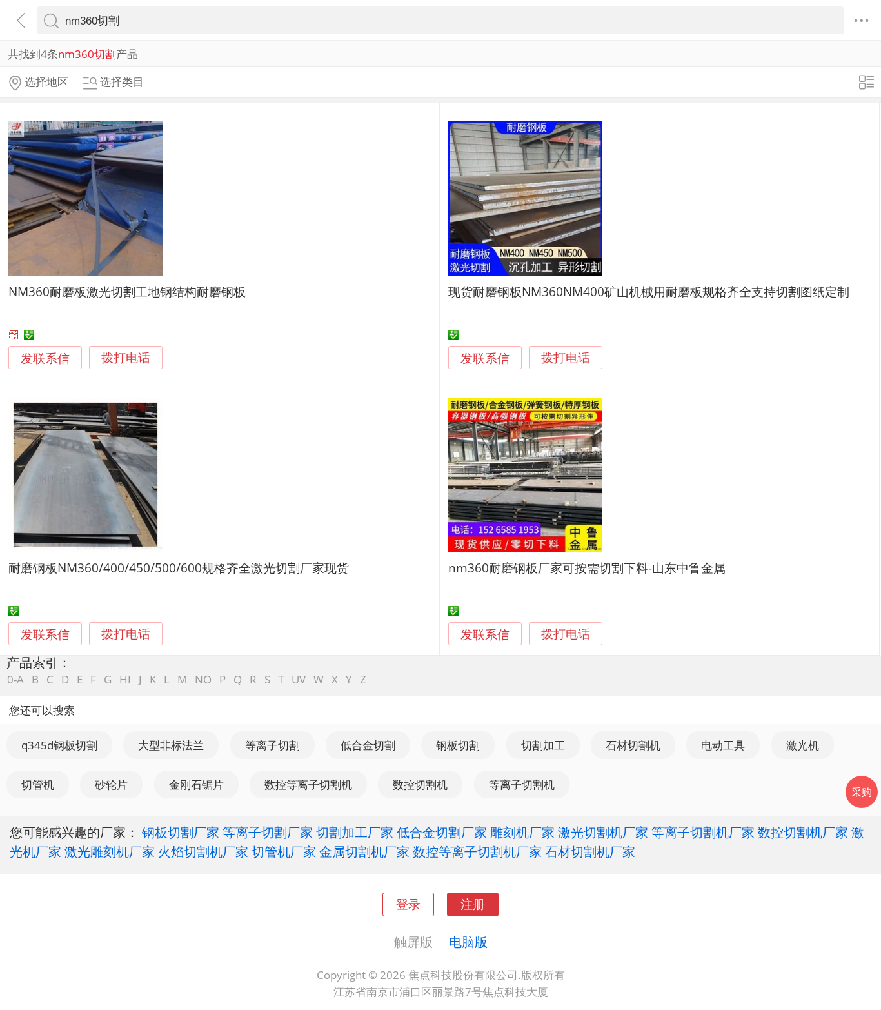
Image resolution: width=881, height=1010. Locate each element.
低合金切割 (368, 745)
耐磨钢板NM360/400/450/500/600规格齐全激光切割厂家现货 (178, 568)
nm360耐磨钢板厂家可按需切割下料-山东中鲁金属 (587, 568)
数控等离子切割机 (308, 784)
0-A (15, 679)
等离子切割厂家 (268, 832)
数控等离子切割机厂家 (477, 851)
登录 (408, 904)
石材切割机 (633, 745)
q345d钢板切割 (59, 745)
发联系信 (45, 358)
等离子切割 (272, 745)
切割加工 (543, 745)
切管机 (37, 784)
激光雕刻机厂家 (109, 851)
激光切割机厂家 (603, 832)
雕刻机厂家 (522, 832)
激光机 (802, 745)
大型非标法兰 (171, 745)
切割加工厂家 (354, 832)
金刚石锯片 (196, 784)
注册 (472, 904)
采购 (861, 792)
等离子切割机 (522, 784)
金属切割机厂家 (364, 851)
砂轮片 (111, 784)
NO (203, 679)
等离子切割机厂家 (703, 832)
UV (299, 679)
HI (125, 679)
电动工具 (723, 745)
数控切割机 (420, 784)
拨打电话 (125, 358)
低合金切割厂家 (442, 832)
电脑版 (468, 942)
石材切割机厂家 (590, 851)
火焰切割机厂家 (203, 851)
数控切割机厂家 (803, 832)
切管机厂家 (284, 851)
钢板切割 (458, 745)
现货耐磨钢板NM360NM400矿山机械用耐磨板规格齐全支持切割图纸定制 (648, 291)
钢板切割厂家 (180, 832)
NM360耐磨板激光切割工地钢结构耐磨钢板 (127, 291)
